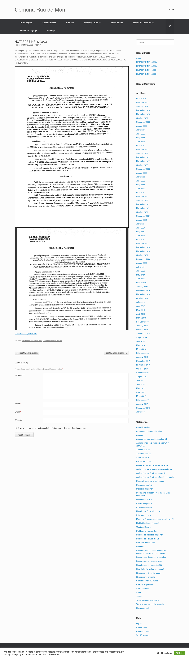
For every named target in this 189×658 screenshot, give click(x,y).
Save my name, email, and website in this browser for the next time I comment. (52, 428)
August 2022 (141, 172)
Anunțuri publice (143, 449)
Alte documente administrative (149, 431)
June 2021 (140, 227)
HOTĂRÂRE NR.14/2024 (146, 66)
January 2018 (142, 356)
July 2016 (140, 411)
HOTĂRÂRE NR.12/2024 (146, 73)
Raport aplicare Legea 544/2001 (149, 565)
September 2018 (143, 333)
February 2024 (142, 102)
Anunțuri (139, 434)
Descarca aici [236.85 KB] (26, 333)
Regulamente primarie (145, 576)
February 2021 (142, 243)
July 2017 (140, 380)
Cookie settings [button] (164, 653)
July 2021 (140, 223)
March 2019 (141, 317)
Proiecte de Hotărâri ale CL (147, 538)
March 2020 (141, 282)
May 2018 (140, 345)
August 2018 (141, 337)
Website (18, 419)
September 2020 (143, 259)
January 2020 (142, 286)
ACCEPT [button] (180, 652)
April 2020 (140, 278)
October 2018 (142, 329)
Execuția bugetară (144, 507)
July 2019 (140, 302)
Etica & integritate (144, 503)
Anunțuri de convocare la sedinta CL (151, 438)
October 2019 (142, 298)
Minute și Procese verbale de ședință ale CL (155, 519)
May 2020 (140, 274)
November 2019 (143, 294)
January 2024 (142, 106)
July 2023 (140, 129)
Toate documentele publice (52, 340)
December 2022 (143, 157)
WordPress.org (142, 635)
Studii (138, 592)
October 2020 (142, 255)
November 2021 (143, 208)
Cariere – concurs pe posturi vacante (152, 465)
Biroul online (117, 22)
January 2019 (142, 325)
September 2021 (143, 215)
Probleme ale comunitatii (146, 530)
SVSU (138, 596)
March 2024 (141, 98)
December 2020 (143, 247)
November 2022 (143, 161)
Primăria (70, 22)
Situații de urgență (28, 30)
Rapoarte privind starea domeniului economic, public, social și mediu (151, 552)
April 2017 (140, 392)
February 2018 (142, 353)
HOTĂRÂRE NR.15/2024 (146, 62)
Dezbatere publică (144, 484)
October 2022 (142, 165)
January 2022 (142, 200)
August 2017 (141, 376)
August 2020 (141, 262)
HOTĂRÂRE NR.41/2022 (116, 353)
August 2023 (141, 125)
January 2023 (142, 153)
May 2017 (140, 388)
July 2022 (140, 176)
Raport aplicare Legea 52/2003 (149, 561)
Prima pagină (26, 22)
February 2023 (142, 149)
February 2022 (142, 196)
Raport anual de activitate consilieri (151, 557)
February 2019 (142, 321)
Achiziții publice (143, 427)
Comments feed (143, 631)
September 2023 (143, 121)
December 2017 (143, 360)
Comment (19, 374)
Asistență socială (143, 453)
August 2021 (141, 219)
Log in (138, 623)
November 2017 (143, 364)
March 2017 (141, 396)
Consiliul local (49, 22)
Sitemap (51, 30)
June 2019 (140, 306)
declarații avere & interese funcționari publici (155, 477)
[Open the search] (170, 26)
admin (38, 44)
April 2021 (140, 235)
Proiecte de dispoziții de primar (149, 534)
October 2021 (142, 212)
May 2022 (140, 184)
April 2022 (140, 188)
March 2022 (141, 192)
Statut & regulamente (145, 584)
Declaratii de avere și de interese (150, 480)
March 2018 (141, 349)
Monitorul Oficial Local (143, 22)
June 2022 (140, 180)
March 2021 (141, 239)
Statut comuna (142, 588)
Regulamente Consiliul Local (148, 572)
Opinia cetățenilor (143, 526)
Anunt (138, 58)
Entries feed (141, 627)
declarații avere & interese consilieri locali (154, 469)
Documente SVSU (144, 499)
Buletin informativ (143, 461)
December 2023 (143, 110)
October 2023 (142, 118)
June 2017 (140, 384)
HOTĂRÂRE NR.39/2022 (27, 353)
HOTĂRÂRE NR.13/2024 (146, 69)
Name (18, 403)
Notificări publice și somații (147, 523)
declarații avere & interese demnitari (151, 473)
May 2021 (140, 231)
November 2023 (143, 114)
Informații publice (92, 22)
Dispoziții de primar (144, 488)
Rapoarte (140, 546)
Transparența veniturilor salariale (150, 604)
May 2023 (140, 137)
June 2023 (140, 133)
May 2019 (140, 309)
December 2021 (143, 204)
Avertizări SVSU (143, 457)
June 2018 (140, 341)
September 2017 (143, 372)
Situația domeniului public (147, 580)
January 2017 (142, 403)
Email (18, 411)
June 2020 (140, 270)
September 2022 (143, 168)
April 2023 (140, 141)
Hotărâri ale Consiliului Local (32, 340)
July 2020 (140, 266)
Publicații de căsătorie (145, 542)
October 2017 (142, 368)
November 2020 (143, 251)
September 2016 (143, 407)
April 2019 (140, 313)
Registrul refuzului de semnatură (150, 569)
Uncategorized (142, 608)
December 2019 (143, 290)
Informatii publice (143, 515)
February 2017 (142, 400)
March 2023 (141, 145)
